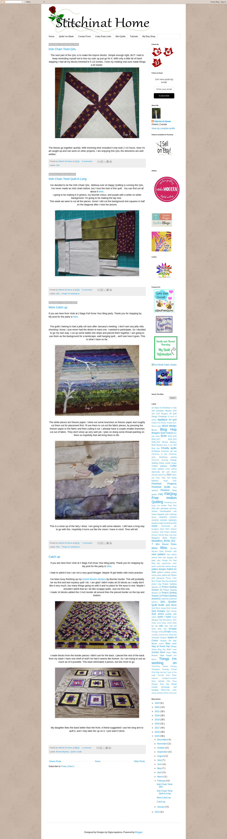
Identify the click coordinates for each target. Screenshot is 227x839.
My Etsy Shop (148, 36)
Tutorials (134, 36)
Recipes (155, 620)
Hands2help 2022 (170, 523)
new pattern (159, 554)
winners (160, 693)
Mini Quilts (120, 36)
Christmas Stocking (160, 460)
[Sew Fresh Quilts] (164, 311)
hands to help (157, 523)
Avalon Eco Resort (159, 423)
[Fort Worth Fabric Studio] (164, 365)
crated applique (158, 469)
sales (166, 626)
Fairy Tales (161, 478)
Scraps (167, 631)
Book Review (157, 445)
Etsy (164, 475)
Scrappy (173, 629)
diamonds (156, 472)
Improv (174, 529)
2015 (157, 736)
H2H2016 (163, 517)
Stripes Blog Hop (159, 649)
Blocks (154, 430)
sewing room (163, 635)
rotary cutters (167, 623)
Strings (174, 646)
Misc (58, 547)
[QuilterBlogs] (162, 226)
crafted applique (159, 466)
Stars (167, 643)
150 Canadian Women (162, 411)
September (162, 752)
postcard (173, 581)
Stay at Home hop (161, 646)
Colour (161, 463)
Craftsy (173, 466)
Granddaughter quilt (168, 511)
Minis (155, 548)
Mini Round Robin (166, 544)
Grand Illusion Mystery (94, 579)
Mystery (173, 548)
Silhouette (155, 638)
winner (154, 693)
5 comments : (88, 290)
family (174, 478)
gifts (158, 508)
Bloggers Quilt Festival (162, 433)
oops (159, 560)
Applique (162, 419)
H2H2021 (173, 520)
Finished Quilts (161, 487)
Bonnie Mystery (63, 752)
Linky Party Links (103, 36)
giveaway (164, 508)
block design (169, 425)
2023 (157, 703)
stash (174, 643)
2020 (157, 715)
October (161, 748)
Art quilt (173, 420)
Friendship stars (170, 502)
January (161, 807)
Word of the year (170, 693)
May (159, 768)
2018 (157, 724)
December (162, 739)
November (162, 744)
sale (161, 626)
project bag (156, 584)
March (160, 776)
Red (160, 620)
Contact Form (84, 36)
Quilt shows (158, 614)
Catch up (54, 556)
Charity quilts (169, 448)
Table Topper (166, 655)
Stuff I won (172, 649)
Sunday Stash (158, 652)
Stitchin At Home (162, 121)
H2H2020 (163, 520)
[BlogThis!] (101, 161)
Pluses (168, 578)
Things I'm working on (70, 293)
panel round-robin (158, 566)
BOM (164, 436)
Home (51, 36)
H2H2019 (155, 520)
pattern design (171, 566)
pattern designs (159, 569)
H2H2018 (173, 517)
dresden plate (157, 475)
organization (166, 563)
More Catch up (58, 307)
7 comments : (88, 543)
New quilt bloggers (165, 557)
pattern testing (163, 572)
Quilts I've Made (66, 36)
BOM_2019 (156, 442)
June (159, 764)
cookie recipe (171, 463)
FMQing (170, 494)
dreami (174, 472)
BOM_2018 (172, 439)
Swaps (168, 652)
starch (161, 644)
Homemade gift (169, 526)
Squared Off (165, 641)
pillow (159, 575)
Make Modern (170, 538)
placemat (160, 578)
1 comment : (87, 748)
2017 (157, 728)
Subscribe (164, 95)
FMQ (160, 494)
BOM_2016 (172, 436)
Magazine (156, 538)
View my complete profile (163, 128)
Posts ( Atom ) (67, 766)
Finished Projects (164, 483)
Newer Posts (55, 761)
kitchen (174, 532)
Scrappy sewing (158, 632)
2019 (157, 719)
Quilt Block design (159, 608)
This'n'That (156, 666)
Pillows (174, 575)
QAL (58, 165)
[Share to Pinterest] (110, 161)
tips (165, 672)
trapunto (155, 678)
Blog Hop (168, 429)
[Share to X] (104, 161)
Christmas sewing (168, 457)
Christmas (156, 451)
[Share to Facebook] (107, 161)
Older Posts (139, 761)
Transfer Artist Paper (167, 675)
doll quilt (165, 472)
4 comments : (88, 161)
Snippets (163, 638)
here (101, 191)
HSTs (167, 529)
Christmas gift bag (169, 451)
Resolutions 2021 (170, 620)
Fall (168, 478)
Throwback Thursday (160, 669)
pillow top (166, 575)
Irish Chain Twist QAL (62, 49)
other (175, 563)
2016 (157, 732)
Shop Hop (173, 635)
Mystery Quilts (158, 551)
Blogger (138, 832)
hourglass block (158, 529)
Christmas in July (159, 454)
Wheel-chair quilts (169, 690)
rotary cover (156, 623)
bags (159, 426)
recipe (174, 617)
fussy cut (156, 505)
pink (153, 578)
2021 (157, 711)
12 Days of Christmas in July (164, 408)
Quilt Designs (158, 611)
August (160, 756)
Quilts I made (76, 752)
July (159, 760)
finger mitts (170, 481)
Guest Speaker (158, 514)
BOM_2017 (156, 439)
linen (175, 535)
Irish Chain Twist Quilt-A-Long (67, 179)
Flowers (165, 490)
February (161, 781)
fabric (169, 475)
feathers (155, 481)
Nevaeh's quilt (171, 551)
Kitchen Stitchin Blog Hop (162, 535)
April (159, 772)
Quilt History (171, 611)
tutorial (161, 681)
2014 (157, 812)
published (165, 599)
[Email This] (98, 161)
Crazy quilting (171, 469)
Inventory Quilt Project (161, 532)
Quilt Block (171, 605)
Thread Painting (169, 666)
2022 (157, 707)
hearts (154, 526)
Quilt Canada (172, 608)
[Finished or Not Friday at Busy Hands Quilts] (164, 278)
